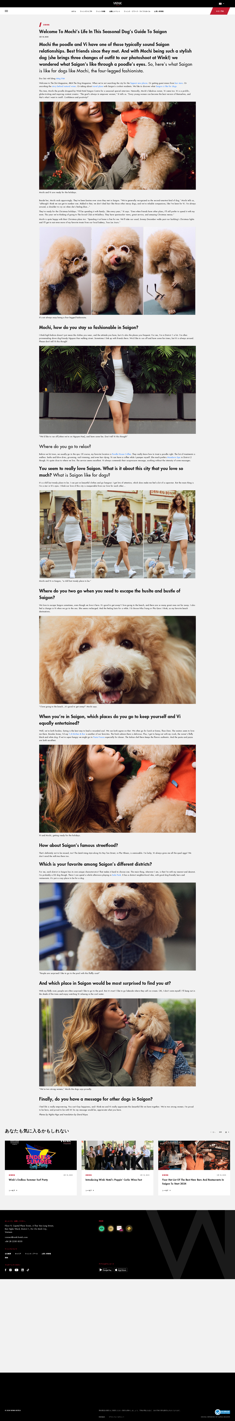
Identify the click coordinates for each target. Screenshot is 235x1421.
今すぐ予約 (220, 11)
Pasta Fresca (99, 737)
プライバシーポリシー (116, 1417)
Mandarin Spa (173, 457)
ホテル (73, 11)
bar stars (179, 83)
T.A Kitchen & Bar (77, 733)
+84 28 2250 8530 (13, 1241)
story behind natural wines (64, 86)
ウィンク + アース (31, 1253)
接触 (6, 1257)
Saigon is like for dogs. (166, 86)
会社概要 (8, 1253)
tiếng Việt (60, 78)
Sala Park (116, 875)
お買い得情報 (159, 11)
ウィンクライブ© (86, 11)
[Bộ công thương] (222, 1412)
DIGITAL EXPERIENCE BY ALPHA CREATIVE (215, 1417)
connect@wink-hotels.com (16, 1237)
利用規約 (102, 1417)
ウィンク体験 (100, 11)
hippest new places (139, 83)
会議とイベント (114, 11)
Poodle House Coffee (121, 454)
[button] (227, 1132)
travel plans (98, 86)
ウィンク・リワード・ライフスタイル (137, 11)
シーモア (12, 1190)
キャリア (18, 1253)
